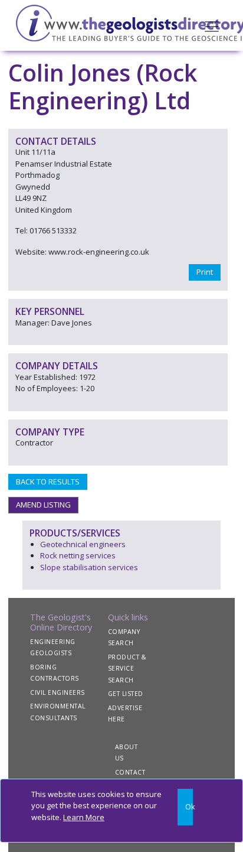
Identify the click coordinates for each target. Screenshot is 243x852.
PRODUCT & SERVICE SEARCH (127, 668)
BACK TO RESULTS (48, 481)
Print (204, 271)
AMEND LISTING (43, 504)
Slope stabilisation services (89, 567)
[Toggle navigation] (212, 25)
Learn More (83, 817)
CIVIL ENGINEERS (57, 692)
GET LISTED (125, 694)
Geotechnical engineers (83, 544)
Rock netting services (78, 555)
